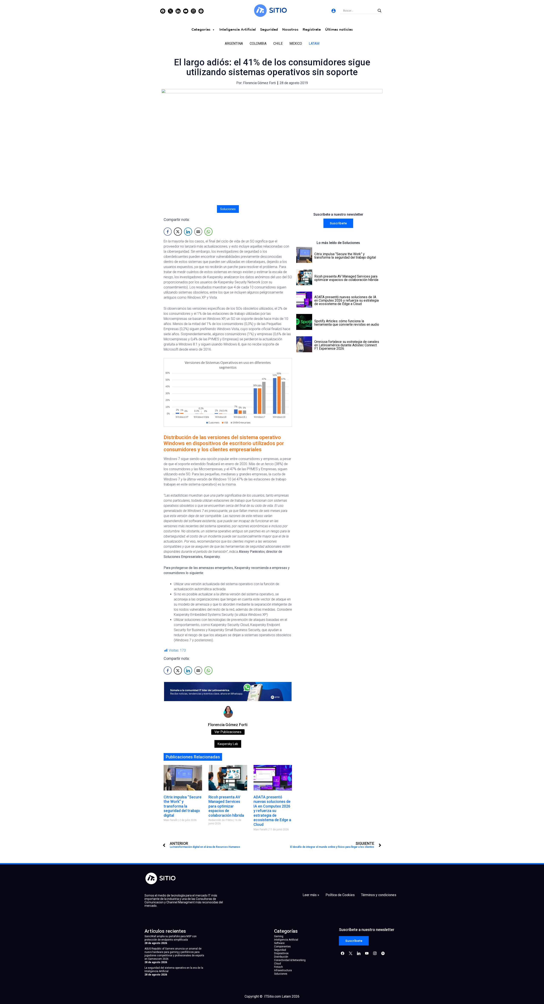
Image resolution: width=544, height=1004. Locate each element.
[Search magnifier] (379, 11)
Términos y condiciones (378, 895)
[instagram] (193, 11)
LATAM (314, 44)
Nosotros (290, 29)
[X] (170, 11)
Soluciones (228, 209)
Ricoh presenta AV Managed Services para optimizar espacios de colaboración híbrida (226, 806)
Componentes (282, 946)
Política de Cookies (340, 895)
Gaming (278, 936)
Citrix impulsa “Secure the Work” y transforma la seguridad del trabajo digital (182, 806)
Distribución (281, 956)
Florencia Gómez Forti (227, 724)
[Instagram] (178, 11)
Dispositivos (281, 953)
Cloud (277, 963)
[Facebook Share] (168, 232)
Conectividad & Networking (290, 960)
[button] (338, 223)
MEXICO (295, 44)
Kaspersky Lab (228, 744)
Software (279, 943)
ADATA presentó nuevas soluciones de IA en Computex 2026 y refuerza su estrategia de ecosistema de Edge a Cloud (272, 811)
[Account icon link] (333, 11)
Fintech (278, 966)
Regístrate (312, 29)
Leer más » (311, 895)
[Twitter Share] (178, 232)
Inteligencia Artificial (237, 29)
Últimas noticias (339, 29)
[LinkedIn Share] (188, 232)
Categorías (200, 29)
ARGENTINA (234, 44)
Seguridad (269, 29)
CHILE (278, 44)
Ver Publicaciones (227, 732)
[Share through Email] (198, 232)
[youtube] (185, 11)
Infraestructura (283, 970)
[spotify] (201, 11)
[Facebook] (162, 11)
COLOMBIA (258, 44)
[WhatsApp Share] (208, 232)
